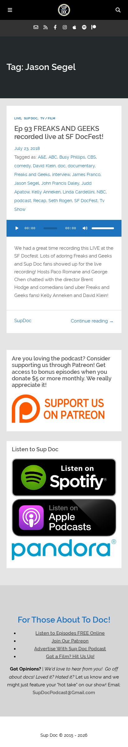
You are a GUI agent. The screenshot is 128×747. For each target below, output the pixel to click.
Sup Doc (31, 118)
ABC (52, 157)
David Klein (44, 165)
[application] (64, 228)
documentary (81, 165)
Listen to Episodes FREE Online (70, 633)
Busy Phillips (72, 157)
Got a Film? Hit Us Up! (70, 656)
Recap (39, 200)
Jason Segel (26, 183)
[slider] (103, 228)
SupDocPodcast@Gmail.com (64, 692)
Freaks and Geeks (32, 174)
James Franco (86, 174)
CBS (91, 157)
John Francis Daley (60, 183)
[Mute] (85, 228)
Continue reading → (92, 321)
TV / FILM (47, 118)
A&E (42, 157)
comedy (22, 165)
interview (61, 174)
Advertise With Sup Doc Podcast (70, 649)
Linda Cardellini (78, 191)
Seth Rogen (60, 200)
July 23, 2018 (27, 148)
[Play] (17, 228)
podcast (22, 200)
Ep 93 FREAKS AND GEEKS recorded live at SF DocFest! (58, 133)
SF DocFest (86, 200)
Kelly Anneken (46, 191)
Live (17, 118)
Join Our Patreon (70, 641)
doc (62, 165)
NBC (101, 191)
